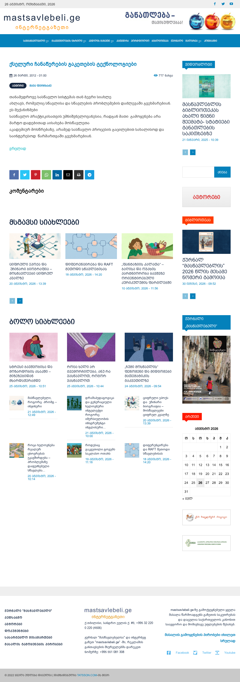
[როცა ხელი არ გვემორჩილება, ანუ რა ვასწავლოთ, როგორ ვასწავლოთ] (91, 347)
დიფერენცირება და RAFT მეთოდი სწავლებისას (156, 449)
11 (193, 465)
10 (186, 465)
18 (193, 474)
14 (214, 465)
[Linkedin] (57, 174)
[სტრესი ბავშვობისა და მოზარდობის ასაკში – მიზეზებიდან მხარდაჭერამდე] (33, 347)
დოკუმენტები (17, 631)
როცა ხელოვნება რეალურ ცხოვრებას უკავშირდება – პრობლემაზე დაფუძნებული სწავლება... (41, 457)
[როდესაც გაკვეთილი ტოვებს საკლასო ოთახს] (74, 450)
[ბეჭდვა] (78, 174)
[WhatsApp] (46, 174)
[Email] (68, 174)
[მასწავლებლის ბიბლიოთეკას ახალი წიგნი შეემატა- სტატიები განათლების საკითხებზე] (206, 86)
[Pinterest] (35, 174)
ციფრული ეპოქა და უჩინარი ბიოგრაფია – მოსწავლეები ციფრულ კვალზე (156, 406)
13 (207, 465)
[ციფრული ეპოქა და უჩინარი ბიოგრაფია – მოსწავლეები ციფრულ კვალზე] (35, 246)
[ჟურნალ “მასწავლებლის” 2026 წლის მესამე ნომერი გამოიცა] (206, 242)
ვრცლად (17, 148)
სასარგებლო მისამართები (28, 637)
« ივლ (187, 498)
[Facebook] (215, 4)
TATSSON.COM (87, 675)
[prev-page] (12, 301)
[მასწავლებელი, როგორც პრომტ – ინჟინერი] (16, 403)
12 (200, 465)
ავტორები (13, 624)
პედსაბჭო (13, 617)
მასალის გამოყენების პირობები (34, 644)
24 (186, 483)
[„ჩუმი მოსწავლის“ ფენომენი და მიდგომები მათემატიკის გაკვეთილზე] (149, 347)
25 (193, 483)
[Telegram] (89, 174)
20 (207, 474)
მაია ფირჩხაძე (41, 85)
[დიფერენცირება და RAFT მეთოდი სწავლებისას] (91, 246)
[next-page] (20, 301)
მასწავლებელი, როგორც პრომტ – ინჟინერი (42, 402)
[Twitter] (223, 4)
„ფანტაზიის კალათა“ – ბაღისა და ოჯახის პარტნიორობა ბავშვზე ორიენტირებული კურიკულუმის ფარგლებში (147, 273)
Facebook (182, 652)
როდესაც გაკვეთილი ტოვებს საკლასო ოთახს (100, 449)
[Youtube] (231, 4)
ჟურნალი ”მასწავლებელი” (28, 611)
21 (214, 474)
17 (186, 474)
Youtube (229, 652)
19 (200, 474)
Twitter (206, 652)
